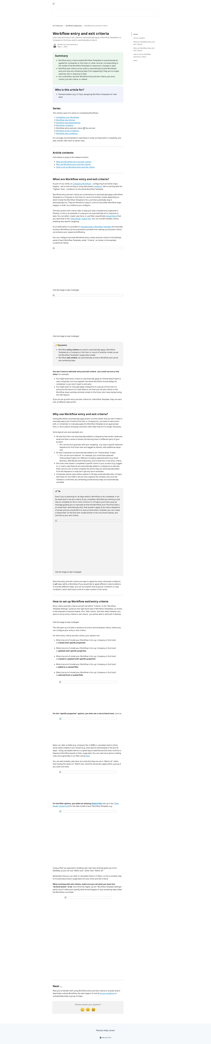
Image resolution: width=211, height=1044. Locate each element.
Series (135, 34)
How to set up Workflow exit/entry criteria (142, 55)
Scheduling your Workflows (67, 117)
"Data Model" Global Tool (80, 218)
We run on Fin (106, 1038)
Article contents (139, 38)
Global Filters (111, 216)
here (88, 756)
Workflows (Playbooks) (74, 26)
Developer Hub (145, 3)
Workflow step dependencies (68, 123)
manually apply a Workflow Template (95, 226)
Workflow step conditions (67, 133)
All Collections (58, 26)
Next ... (136, 60)
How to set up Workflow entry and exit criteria (75, 167)
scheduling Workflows (82, 184)
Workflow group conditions (67, 131)
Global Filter (96, 803)
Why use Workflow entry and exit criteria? (73, 164)
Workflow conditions (65, 125)
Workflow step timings (65, 120)
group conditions (107, 993)
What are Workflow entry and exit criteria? (73, 162)
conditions (97, 186)
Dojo (155, 3)
